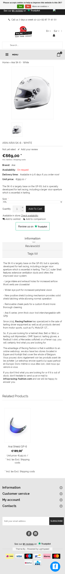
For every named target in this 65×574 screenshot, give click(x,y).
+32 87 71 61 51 (48, 19)
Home (5, 62)
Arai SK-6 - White (20, 62)
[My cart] (58, 54)
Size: (5, 199)
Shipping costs (19, 160)
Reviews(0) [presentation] (32, 246)
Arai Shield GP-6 (17, 446)
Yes (20, 6)
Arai (13, 165)
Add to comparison (36, 219)
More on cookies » (40, 6)
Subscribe (56, 521)
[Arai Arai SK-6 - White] (32, 92)
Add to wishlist (13, 219)
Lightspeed (44, 549)
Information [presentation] (32, 238)
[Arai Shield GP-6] (17, 425)
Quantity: (6, 209)
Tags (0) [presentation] (32, 253)
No (28, 6)
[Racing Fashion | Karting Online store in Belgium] (23, 32)
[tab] (32, 239)
